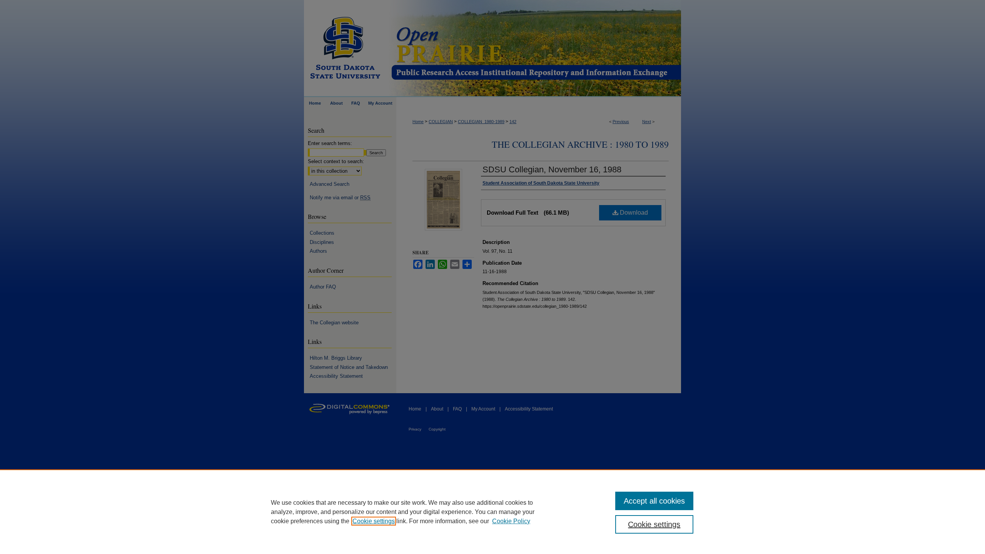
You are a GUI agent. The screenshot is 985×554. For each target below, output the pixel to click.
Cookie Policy (511, 521)
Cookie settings (373, 521)
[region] (492, 511)
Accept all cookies (654, 501)
